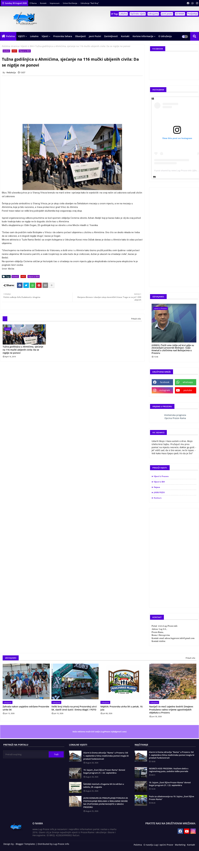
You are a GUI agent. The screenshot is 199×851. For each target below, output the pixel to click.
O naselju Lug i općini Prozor (158, 844)
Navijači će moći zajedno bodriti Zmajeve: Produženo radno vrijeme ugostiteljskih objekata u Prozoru (171, 709)
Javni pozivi (166, 13)
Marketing (180, 844)
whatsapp (188, 382)
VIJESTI (21, 36)
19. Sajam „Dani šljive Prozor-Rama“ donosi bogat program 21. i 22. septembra (104, 771)
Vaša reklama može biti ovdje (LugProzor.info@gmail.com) (99, 731)
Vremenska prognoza (175, 415)
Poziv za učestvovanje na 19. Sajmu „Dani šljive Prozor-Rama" (171, 798)
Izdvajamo (153, 13)
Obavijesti (80, 36)
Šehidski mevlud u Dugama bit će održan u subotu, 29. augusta (103, 785)
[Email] (45, 285)
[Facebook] (20, 285)
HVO (14, 51)
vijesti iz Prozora (161, 476)
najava (157, 487)
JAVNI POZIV (159, 492)
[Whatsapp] (32, 285)
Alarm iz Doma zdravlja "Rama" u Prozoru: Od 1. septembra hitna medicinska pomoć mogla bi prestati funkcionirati (106, 755)
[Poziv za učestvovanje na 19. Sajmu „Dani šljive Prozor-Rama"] (141, 800)
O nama (33, 3)
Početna (10, 36)
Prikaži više (136, 318)
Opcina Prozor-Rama (175, 418)
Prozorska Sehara (62, 36)
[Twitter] (26, 285)
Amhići (6, 51)
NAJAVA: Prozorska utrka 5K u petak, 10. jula (121, 708)
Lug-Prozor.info (61, 843)
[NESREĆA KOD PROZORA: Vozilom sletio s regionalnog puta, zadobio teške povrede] (141, 772)
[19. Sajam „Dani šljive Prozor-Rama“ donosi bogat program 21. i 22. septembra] (141, 786)
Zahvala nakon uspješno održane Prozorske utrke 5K (26, 708)
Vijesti (45, 36)
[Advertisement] (74, 100)
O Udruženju (165, 36)
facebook (164, 382)
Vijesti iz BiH (27, 46)
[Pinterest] (39, 285)
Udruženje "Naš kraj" (90, 3)
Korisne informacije (143, 36)
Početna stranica (10, 46)
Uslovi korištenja (70, 3)
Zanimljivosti (111, 36)
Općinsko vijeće (137, 13)
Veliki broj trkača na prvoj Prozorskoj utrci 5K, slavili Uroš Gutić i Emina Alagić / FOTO (74, 708)
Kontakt (43, 3)
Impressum (55, 3)
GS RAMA (180, 13)
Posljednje (192, 13)
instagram (164, 390)
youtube (187, 390)
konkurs (158, 498)
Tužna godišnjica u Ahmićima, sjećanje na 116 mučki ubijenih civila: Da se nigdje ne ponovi (23, 349)
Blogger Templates (25, 843)
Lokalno (123, 13)
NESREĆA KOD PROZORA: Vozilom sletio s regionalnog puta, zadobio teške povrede (168, 770)
